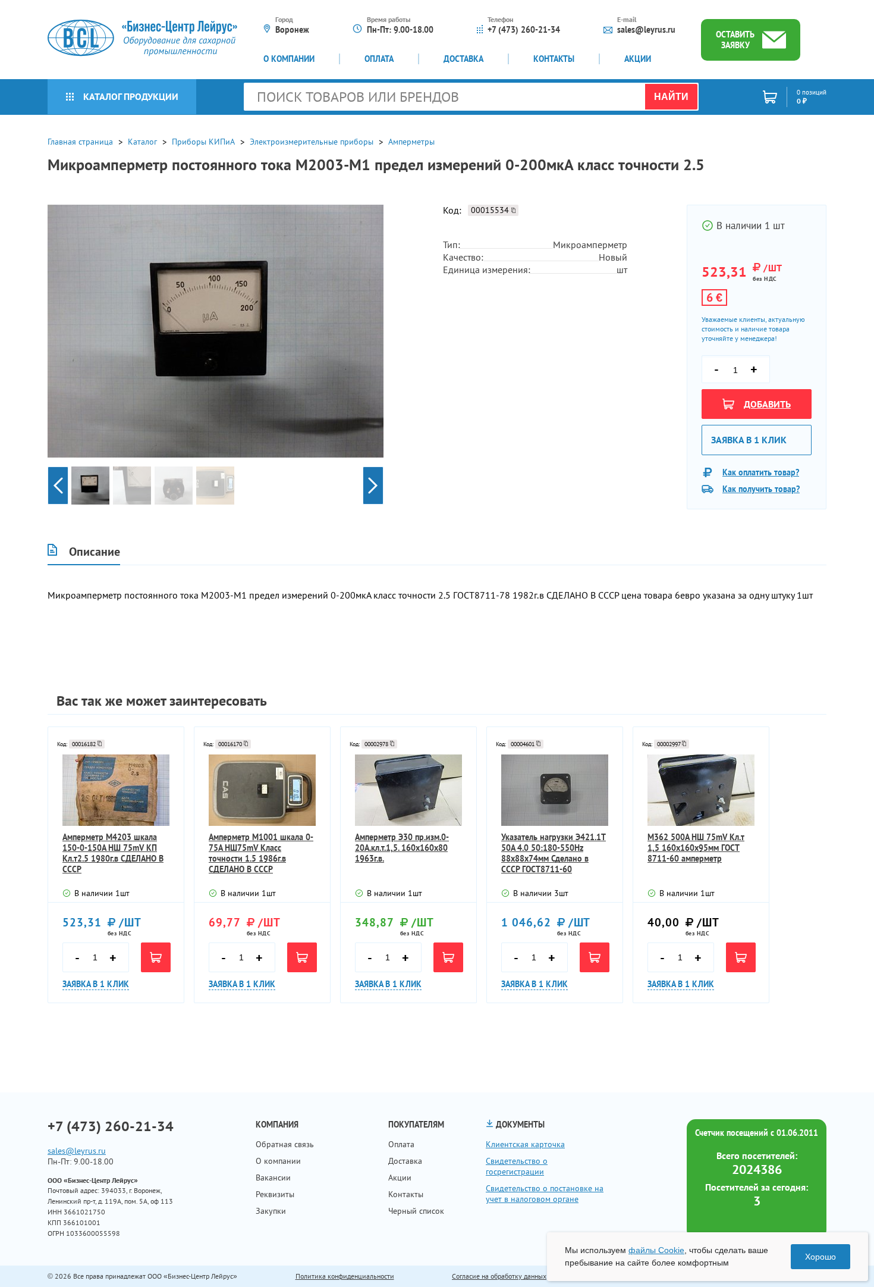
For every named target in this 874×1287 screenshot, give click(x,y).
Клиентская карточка (525, 1144)
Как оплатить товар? (760, 472)
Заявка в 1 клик (749, 440)
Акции (637, 59)
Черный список (416, 1210)
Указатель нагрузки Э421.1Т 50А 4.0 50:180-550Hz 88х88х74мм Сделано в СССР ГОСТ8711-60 (553, 853)
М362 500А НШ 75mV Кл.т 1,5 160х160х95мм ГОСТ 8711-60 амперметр (695, 848)
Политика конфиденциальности (344, 1276)
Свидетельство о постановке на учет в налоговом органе (544, 1193)
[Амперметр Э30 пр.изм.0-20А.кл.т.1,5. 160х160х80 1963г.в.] (408, 790)
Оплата (379, 59)
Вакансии (273, 1177)
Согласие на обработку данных (499, 1276)
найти (671, 97)
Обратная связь (285, 1144)
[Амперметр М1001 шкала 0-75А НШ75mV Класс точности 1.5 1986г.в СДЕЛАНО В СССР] (262, 790)
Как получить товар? (761, 489)
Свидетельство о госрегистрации (517, 1166)
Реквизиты (275, 1194)
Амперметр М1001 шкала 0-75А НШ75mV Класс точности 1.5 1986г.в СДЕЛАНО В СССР (261, 853)
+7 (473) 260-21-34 (524, 29)
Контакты (553, 59)
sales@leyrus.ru (646, 29)
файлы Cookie (656, 1250)
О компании (289, 59)
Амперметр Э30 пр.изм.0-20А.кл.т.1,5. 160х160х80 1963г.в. (402, 848)
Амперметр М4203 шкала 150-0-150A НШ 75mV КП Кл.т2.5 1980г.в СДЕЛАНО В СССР (113, 853)
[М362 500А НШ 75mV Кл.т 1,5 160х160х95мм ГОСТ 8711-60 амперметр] (701, 790)
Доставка (463, 59)
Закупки (271, 1210)
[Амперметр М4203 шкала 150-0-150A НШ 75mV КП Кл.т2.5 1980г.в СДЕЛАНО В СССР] (116, 790)
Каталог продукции (130, 96)
